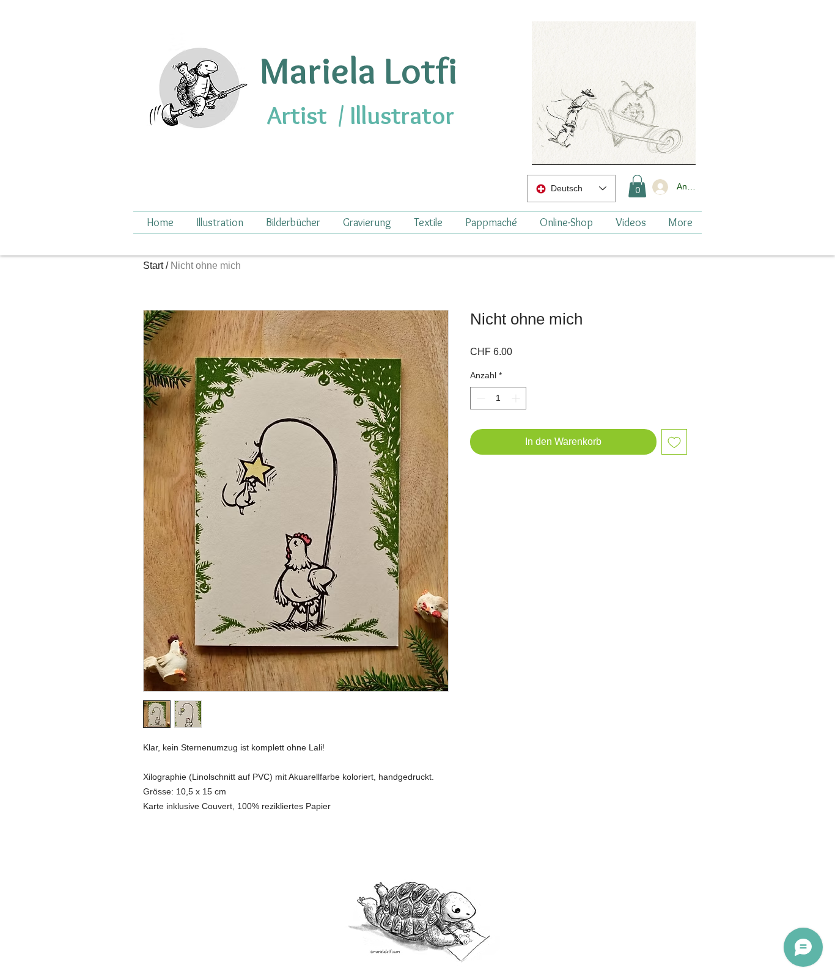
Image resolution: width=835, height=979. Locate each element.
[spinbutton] (498, 398)
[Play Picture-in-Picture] (658, 148)
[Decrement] (479, 398)
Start (153, 265)
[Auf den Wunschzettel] (674, 442)
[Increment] (516, 398)
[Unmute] (568, 148)
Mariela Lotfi (358, 70)
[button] (637, 186)
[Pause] (548, 148)
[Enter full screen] (679, 148)
